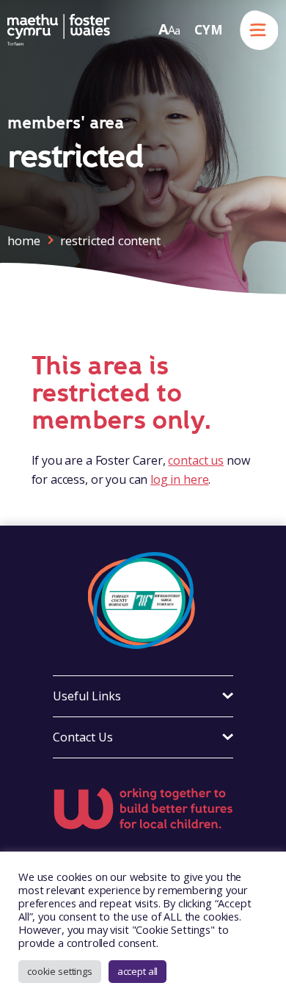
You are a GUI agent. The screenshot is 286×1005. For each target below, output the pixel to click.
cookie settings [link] (59, 971)
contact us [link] (196, 460)
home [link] (23, 240)
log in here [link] (179, 479)
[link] (58, 30)
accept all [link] (137, 971)
